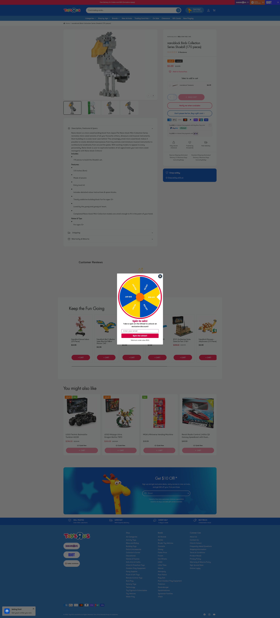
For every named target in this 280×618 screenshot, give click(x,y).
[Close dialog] (160, 276)
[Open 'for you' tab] (7, 611)
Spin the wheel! (140, 336)
